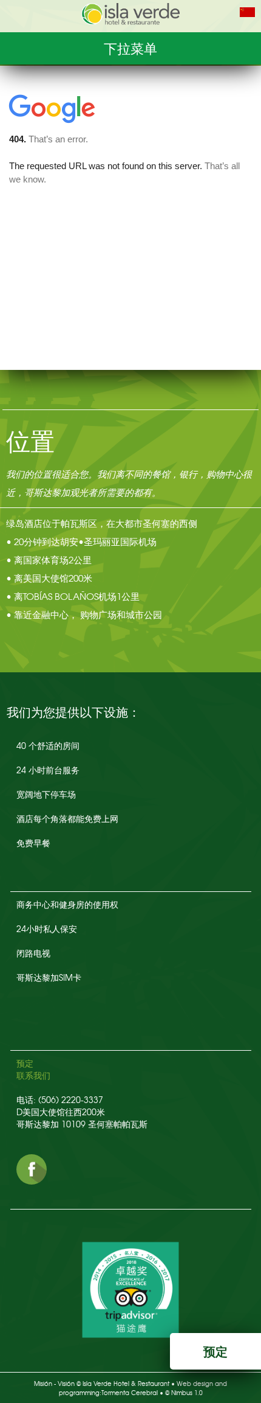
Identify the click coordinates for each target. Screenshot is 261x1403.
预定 (24, 1063)
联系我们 (33, 1075)
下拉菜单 (130, 48)
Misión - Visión (54, 1383)
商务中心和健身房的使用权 (67, 904)
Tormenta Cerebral (129, 1392)
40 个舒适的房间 (48, 745)
